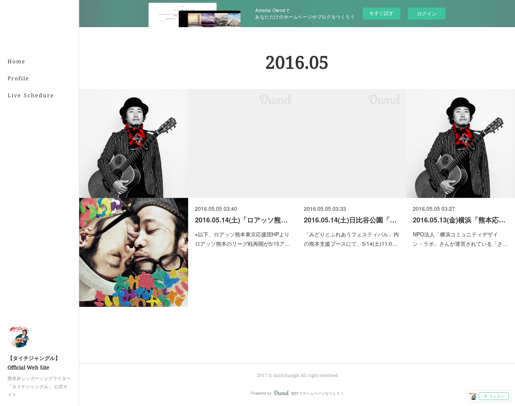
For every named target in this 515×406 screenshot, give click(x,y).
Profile (18, 78)
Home (17, 61)
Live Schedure (31, 95)
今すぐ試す (381, 13)
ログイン (427, 13)
